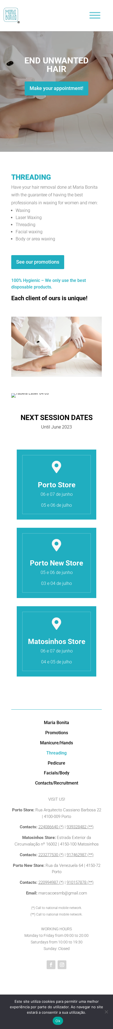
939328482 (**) (80, 826)
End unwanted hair (56, 65)
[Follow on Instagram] (62, 964)
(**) (90, 854)
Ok (57, 1021)
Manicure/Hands (56, 742)
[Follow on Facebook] (51, 964)
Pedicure (56, 763)
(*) (61, 854)
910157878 (77, 882)
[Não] (106, 1012)
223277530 (48, 854)
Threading (56, 753)
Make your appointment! (56, 88)
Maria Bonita (56, 722)
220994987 (48, 882)
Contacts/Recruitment (56, 783)
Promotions (56, 732)
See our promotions (37, 262)
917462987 (77, 854)
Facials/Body (56, 773)
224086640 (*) (51, 826)
